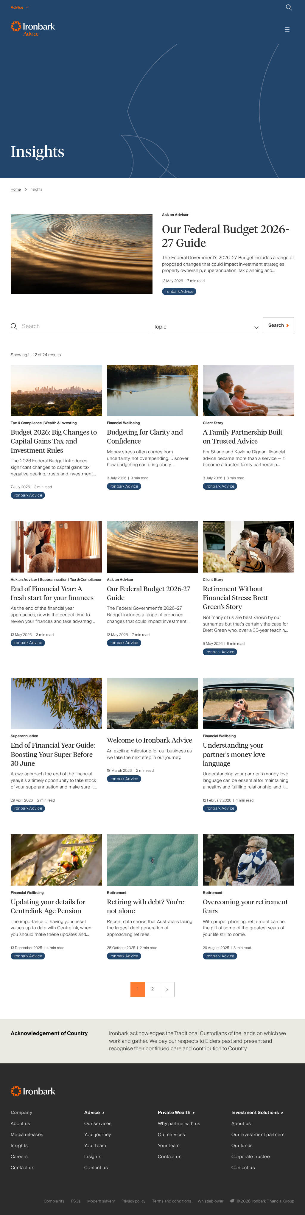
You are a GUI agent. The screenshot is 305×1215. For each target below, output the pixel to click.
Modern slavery (101, 1201)
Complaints (54, 1201)
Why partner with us (179, 1124)
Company (21, 1113)
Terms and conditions (171, 1201)
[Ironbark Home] (40, 1092)
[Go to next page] (167, 989)
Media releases (27, 1135)
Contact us (22, 1168)
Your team (95, 1146)
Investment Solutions (255, 1113)
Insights (19, 1146)
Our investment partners (257, 1135)
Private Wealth (174, 1113)
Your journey (97, 1135)
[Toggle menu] (287, 29)
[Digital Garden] (232, 1201)
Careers (19, 1157)
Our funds (242, 1146)
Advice (92, 1113)
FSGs (76, 1201)
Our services (98, 1124)
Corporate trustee (250, 1157)
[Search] (289, 7)
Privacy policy (133, 1201)
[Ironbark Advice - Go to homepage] (33, 29)
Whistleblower (210, 1201)
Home (16, 189)
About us (20, 1124)
